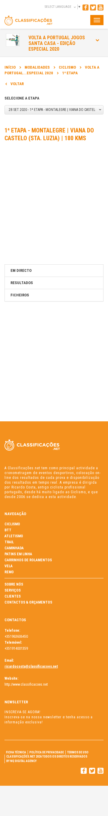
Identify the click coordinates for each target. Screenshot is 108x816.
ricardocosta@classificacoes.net (31, 666)
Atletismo (13, 536)
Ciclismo (67, 67)
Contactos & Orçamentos (28, 602)
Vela (8, 566)
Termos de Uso (77, 752)
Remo (9, 572)
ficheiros (19, 295)
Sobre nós (13, 584)
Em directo (21, 270)
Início (10, 67)
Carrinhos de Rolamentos (28, 560)
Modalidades (37, 67)
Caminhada (14, 548)
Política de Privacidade (46, 752)
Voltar (17, 84)
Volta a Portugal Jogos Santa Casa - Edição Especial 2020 (56, 43)
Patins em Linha (18, 554)
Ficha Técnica (16, 752)
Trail (9, 542)
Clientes (12, 596)
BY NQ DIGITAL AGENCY (21, 761)
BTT (7, 530)
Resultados (21, 282)
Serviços (12, 590)
